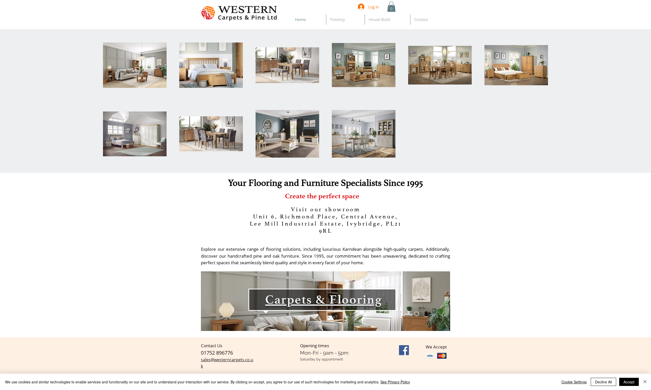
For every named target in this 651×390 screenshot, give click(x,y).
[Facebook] (404, 350)
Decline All (603, 381)
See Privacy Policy (395, 381)
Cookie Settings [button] (574, 381)
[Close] (645, 382)
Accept (629, 381)
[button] (391, 7)
